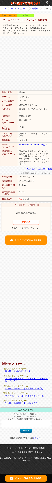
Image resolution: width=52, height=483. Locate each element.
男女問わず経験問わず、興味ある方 (21, 403)
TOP (4, 8)
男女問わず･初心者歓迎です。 (18, 371)
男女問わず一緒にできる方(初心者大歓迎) (24, 388)
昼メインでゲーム (19, 8)
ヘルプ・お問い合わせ (35, 448)
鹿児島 (35, 8)
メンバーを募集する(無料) (21, 452)
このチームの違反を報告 (39, 169)
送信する (26, 431)
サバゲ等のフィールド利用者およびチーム (24, 396)
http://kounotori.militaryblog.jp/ (33, 144)
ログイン (47, 3)
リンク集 (19, 448)
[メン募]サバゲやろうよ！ (26, 3)
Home (10, 448)
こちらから (37, 438)
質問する (26, 222)
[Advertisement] (26, 63)
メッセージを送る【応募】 (26, 240)
